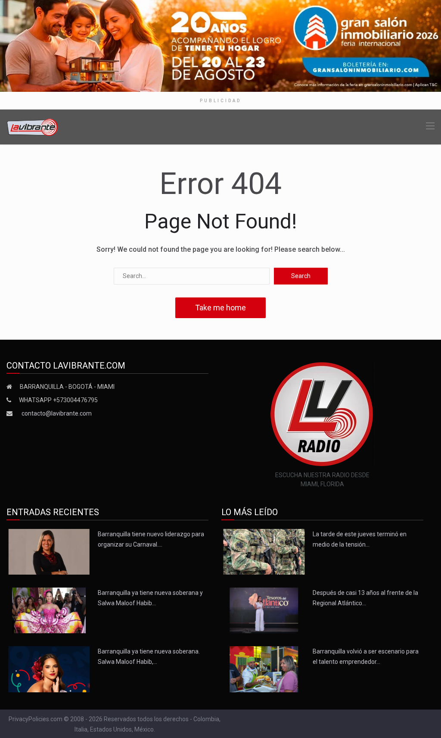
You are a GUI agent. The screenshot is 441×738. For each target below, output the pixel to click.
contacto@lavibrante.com (57, 413)
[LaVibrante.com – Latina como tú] (33, 126)
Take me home (220, 307)
